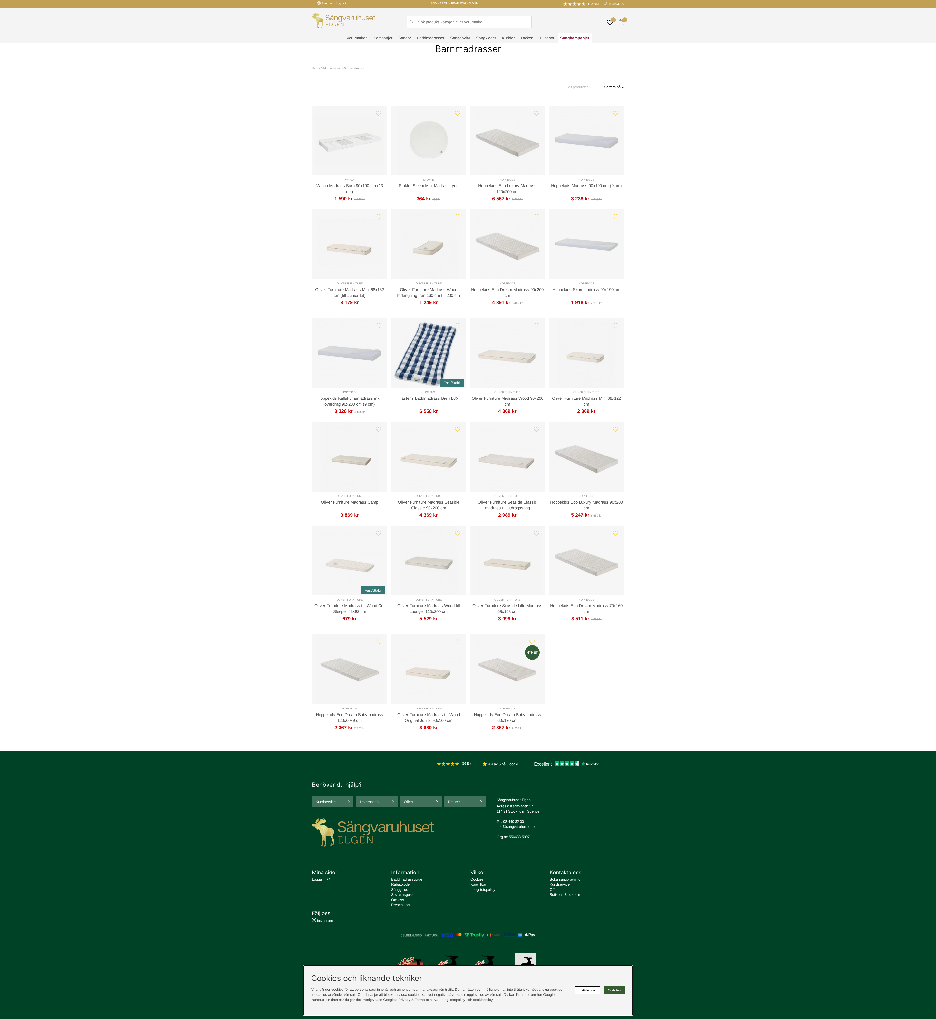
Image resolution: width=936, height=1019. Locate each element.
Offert (408, 802)
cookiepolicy (483, 1000)
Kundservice (326, 802)
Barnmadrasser (354, 68)
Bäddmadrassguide (406, 879)
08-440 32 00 (513, 821)
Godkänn (614, 990)
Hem (315, 68)
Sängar (404, 38)
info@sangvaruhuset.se (516, 827)
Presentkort (400, 905)
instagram (324, 920)
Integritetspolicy (482, 889)
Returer (454, 802)
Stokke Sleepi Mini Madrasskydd (428, 186)
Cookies (477, 879)
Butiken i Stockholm (565, 895)
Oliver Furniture (350, 283)
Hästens (428, 392)
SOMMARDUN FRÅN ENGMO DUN (454, 3)
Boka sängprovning (565, 879)
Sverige (327, 3)
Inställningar (587, 990)
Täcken (526, 38)
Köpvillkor (478, 884)
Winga (349, 179)
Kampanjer (382, 38)
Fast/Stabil (452, 383)
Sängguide (399, 889)
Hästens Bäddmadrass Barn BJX (428, 398)
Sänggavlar (460, 38)
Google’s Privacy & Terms (404, 1000)
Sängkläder (486, 38)
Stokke (428, 179)
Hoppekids (507, 179)
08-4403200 (616, 4)
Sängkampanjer (574, 38)
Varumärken (357, 38)
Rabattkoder (401, 884)
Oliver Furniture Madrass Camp (349, 502)
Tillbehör (546, 38)
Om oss (397, 900)
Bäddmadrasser (430, 38)
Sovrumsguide (402, 895)
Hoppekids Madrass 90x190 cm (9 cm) (586, 186)
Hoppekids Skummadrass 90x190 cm (586, 289)
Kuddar (508, 38)
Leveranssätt (370, 802)
